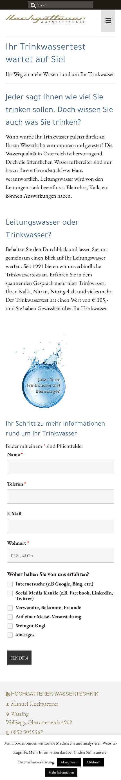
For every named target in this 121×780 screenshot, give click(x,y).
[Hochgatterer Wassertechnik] (46, 21)
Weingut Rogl (30, 625)
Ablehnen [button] (93, 762)
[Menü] (108, 21)
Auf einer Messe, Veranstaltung (48, 616)
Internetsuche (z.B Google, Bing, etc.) (54, 584)
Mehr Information (61, 772)
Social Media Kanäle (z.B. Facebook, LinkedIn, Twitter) (64, 595)
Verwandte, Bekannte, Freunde (48, 607)
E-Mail (14, 513)
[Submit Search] (32, 4)
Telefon (16, 484)
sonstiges (24, 634)
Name (15, 454)
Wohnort (18, 543)
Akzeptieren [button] (68, 762)
